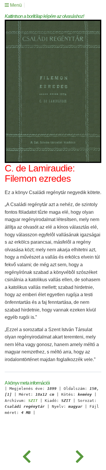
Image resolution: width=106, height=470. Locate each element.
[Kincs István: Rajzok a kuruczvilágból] (79, 455)
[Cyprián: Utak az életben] (26, 455)
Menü (15, 5)
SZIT (33, 401)
